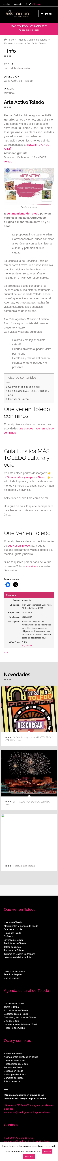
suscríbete (31, 566)
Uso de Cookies (12, 978)
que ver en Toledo (19, 545)
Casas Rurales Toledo (15, 1060)
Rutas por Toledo (12, 933)
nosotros (7, 4)
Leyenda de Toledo (13, 940)
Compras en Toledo (14, 1078)
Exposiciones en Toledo (16, 1010)
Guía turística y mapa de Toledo (26, 477)
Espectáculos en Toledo (16, 1014)
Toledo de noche (12, 1081)
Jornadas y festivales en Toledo (20, 1017)
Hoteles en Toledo (13, 1053)
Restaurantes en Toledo (16, 1064)
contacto (18, 4)
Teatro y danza (11, 1007)
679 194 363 (27, 1137)
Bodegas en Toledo (13, 1071)
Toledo (8, 161)
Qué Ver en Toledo (18, 399)
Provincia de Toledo (14, 950)
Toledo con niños (12, 947)
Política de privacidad (14, 971)
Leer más (29, 1157)
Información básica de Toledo (18, 957)
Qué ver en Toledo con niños (23, 386)
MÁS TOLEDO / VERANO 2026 (29, 26)
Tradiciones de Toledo (15, 943)
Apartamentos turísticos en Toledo (21, 1057)
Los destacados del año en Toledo (21, 1024)
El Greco (8, 936)
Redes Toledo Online (14, 1027)
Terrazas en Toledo (13, 1067)
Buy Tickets (26, 645)
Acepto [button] (47, 1151)
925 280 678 (12, 1137)
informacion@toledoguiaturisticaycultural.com (27, 1112)
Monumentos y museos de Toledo (21, 926)
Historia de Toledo (13, 922)
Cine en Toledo (11, 1021)
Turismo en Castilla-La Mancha (19, 954)
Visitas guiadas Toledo (15, 1074)
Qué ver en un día (13, 929)
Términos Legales (13, 974)
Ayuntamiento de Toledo (23, 213)
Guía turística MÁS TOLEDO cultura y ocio (28, 393)
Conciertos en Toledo (14, 1003)
